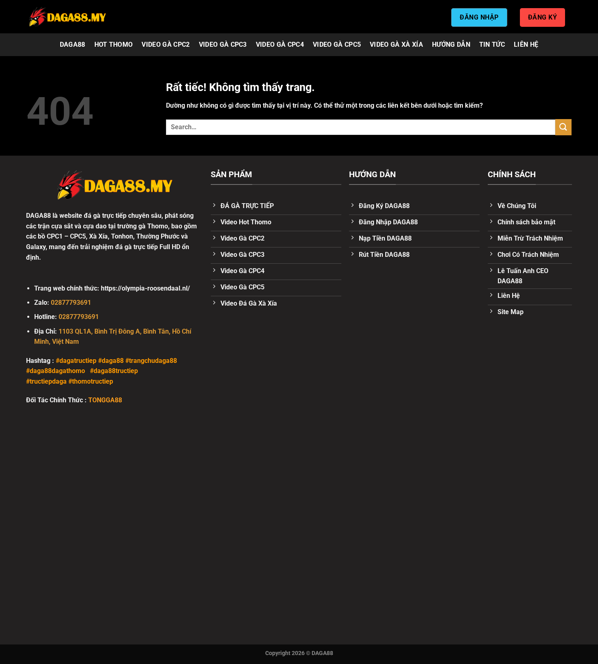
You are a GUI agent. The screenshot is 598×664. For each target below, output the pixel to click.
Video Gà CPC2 (166, 44)
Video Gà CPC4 (280, 44)
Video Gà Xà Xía (396, 44)
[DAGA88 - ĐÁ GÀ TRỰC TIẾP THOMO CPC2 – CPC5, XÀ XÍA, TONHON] (67, 16)
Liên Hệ (526, 44)
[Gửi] (563, 127)
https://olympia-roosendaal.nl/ (145, 288)
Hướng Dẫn (451, 44)
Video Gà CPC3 (223, 44)
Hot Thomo (113, 44)
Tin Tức (492, 44)
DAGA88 (72, 44)
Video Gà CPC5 (337, 44)
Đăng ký (542, 17)
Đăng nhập (479, 17)
